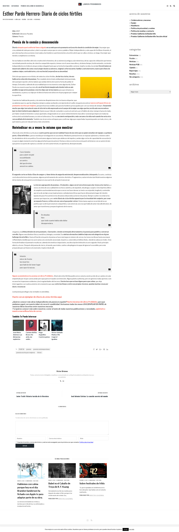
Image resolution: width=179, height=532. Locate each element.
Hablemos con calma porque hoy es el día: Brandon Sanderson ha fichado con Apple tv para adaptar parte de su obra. (30, 491)
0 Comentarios (28, 481)
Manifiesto (135, 26)
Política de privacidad (86, 442)
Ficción (132, 58)
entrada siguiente (103, 393)
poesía (28, 349)
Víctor (39, 352)
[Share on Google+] (100, 349)
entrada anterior (21, 393)
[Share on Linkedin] (107, 349)
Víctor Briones (9, 19)
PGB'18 (21, 349)
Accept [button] (126, 529)
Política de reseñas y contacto (142, 31)
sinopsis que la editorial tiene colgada (32, 47)
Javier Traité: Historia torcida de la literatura (32, 396)
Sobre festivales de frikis (92, 483)
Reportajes (133, 71)
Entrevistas (133, 55)
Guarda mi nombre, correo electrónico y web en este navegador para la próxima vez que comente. (48, 442)
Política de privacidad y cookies (143, 28)
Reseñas (24, 19)
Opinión (132, 68)
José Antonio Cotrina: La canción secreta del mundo (89, 396)
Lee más (131, 529)
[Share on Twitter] (96, 349)
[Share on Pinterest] (104, 349)
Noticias (132, 61)
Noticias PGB (134, 65)
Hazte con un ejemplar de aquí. (37, 297)
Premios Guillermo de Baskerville (32, 6)
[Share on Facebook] (94, 349)
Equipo (133, 23)
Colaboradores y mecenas (141, 20)
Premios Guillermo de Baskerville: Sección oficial (149, 36)
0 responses (37, 19)
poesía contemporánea (41, 349)
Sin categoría (134, 77)
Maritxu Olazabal (65, 498)
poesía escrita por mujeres (25, 352)
